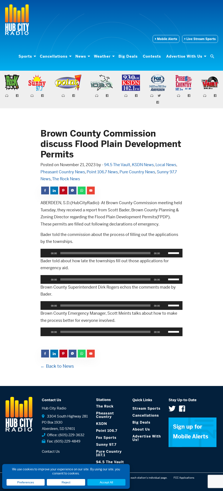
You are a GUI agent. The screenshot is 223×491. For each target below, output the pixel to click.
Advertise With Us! (146, 438)
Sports (25, 56)
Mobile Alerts (166, 39)
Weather (102, 56)
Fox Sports (106, 437)
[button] (213, 56)
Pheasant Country (105, 415)
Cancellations (54, 56)
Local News (165, 164)
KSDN (101, 423)
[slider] (174, 253)
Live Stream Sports (201, 39)
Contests (152, 56)
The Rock (104, 406)
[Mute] (164, 253)
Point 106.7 (106, 430)
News (80, 56)
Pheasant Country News (63, 171)
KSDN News (143, 164)
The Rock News (66, 178)
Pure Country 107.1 (109, 453)
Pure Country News (137, 171)
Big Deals (128, 56)
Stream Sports (146, 408)
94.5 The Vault (117, 164)
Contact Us (51, 451)
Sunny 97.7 (106, 444)
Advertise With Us (184, 56)
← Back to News (57, 366)
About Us (141, 429)
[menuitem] (26, 56)
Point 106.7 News (102, 171)
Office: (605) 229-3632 (64, 435)
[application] (112, 253)
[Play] (46, 253)
